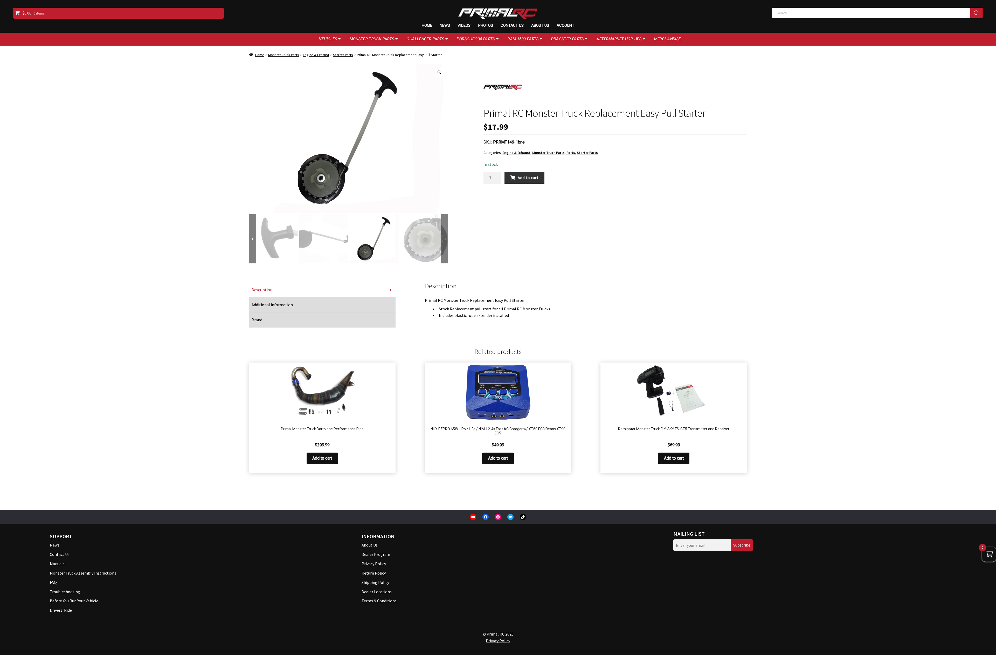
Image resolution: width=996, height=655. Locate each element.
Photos (485, 25)
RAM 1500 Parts (523, 39)
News (445, 25)
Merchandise (667, 39)
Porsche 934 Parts (476, 39)
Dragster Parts (567, 39)
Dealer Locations (377, 591)
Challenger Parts (425, 39)
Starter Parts (343, 54)
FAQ (53, 582)
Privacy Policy (374, 563)
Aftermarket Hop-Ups (619, 39)
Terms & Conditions (379, 600)
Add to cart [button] (322, 458)
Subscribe (741, 545)
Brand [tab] (257, 319)
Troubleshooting (65, 591)
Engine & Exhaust (316, 54)
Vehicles (328, 39)
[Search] (976, 13)
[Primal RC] (502, 87)
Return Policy (374, 573)
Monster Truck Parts (372, 39)
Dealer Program (376, 554)
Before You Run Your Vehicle (74, 600)
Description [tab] (262, 289)
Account (565, 25)
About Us (540, 25)
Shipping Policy (375, 582)
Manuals (57, 563)
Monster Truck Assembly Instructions (83, 573)
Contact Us (512, 25)
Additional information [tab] (272, 304)
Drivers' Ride (61, 610)
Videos (464, 25)
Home (427, 25)
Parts (570, 152)
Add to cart (528, 177)
